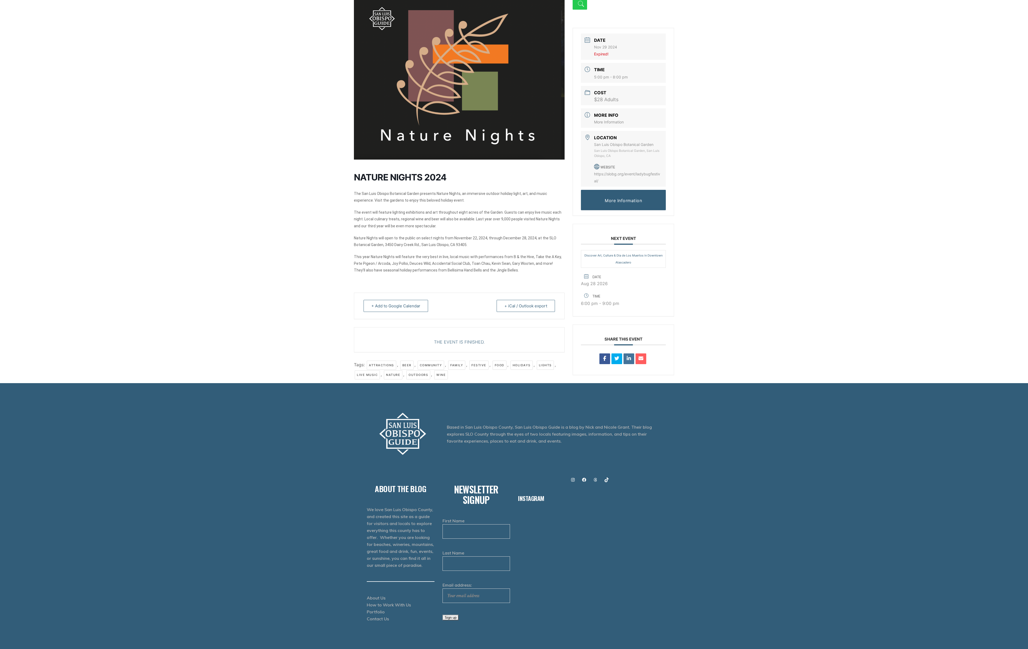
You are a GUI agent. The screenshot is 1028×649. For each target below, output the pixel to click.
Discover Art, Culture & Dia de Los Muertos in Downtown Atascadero (623, 259)
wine (441, 375)
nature (393, 375)
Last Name (453, 553)
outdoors (418, 375)
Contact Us (378, 618)
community (431, 365)
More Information (609, 122)
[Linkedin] (628, 358)
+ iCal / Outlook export (525, 305)
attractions (381, 365)
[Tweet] (616, 358)
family (456, 365)
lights (545, 365)
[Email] (641, 358)
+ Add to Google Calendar (395, 305)
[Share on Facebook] (604, 358)
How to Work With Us (389, 605)
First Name (453, 520)
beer (406, 365)
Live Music (367, 375)
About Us (376, 598)
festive (478, 365)
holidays (522, 365)
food (499, 365)
